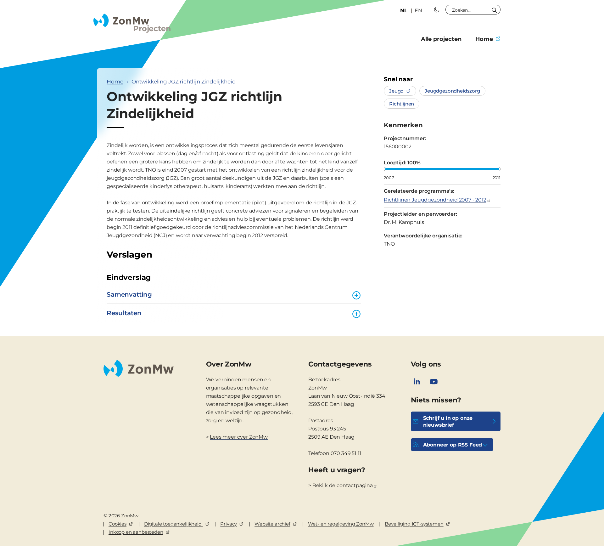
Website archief (272, 524)
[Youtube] (434, 382)
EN (418, 11)
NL (403, 11)
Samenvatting (129, 294)
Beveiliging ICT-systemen (414, 524)
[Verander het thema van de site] (436, 10)
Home (484, 39)
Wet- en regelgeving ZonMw (341, 524)
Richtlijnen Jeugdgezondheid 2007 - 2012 (435, 200)
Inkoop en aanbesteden (136, 532)
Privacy (228, 524)
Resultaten (124, 313)
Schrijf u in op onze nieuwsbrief (448, 421)
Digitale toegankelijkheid (173, 524)
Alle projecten (441, 39)
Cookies (117, 524)
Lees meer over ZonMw (239, 437)
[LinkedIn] (417, 382)
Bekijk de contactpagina (342, 485)
